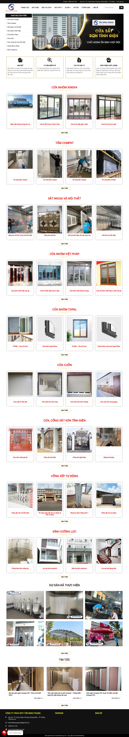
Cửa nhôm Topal (12, 34)
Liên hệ (95, 7)
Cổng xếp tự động (13, 46)
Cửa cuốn (10, 38)
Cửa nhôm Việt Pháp (14, 31)
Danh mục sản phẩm (19, 15)
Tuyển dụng (85, 7)
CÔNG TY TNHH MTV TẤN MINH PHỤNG (23, 713)
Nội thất (58, 7)
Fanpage (59, 713)
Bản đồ (98, 713)
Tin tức (76, 7)
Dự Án (67, 7)
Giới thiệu (35, 7)
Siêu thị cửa (46, 7)
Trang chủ (25, 7)
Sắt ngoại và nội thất (14, 27)
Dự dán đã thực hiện (64, 585)
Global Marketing (79, 735)
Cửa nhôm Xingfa (13, 19)
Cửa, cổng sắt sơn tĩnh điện (16, 42)
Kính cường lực (12, 50)
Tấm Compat (11, 23)
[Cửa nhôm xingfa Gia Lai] (78, 32)
